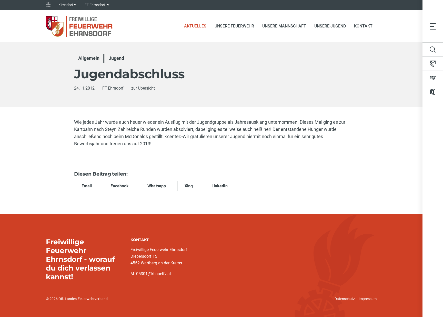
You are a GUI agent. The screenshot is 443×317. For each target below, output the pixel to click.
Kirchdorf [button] (65, 5)
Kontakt (363, 26)
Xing (189, 186)
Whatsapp (156, 186)
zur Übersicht (143, 88)
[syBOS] (432, 78)
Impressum (368, 299)
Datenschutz (345, 299)
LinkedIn (220, 186)
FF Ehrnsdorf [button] (95, 5)
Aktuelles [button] (195, 26)
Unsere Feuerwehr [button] (234, 26)
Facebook (119, 186)
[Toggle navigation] (432, 26)
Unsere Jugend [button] (330, 26)
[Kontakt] (432, 64)
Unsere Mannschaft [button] (284, 26)
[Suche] (432, 49)
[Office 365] (432, 92)
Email (87, 186)
